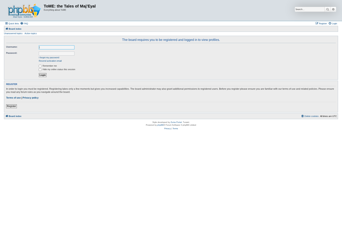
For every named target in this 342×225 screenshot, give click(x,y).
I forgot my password (49, 57)
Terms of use (13, 97)
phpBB (160, 125)
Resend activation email (50, 61)
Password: (11, 53)
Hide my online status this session (58, 69)
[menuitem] (24, 23)
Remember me (49, 66)
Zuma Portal (176, 122)
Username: (11, 47)
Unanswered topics (13, 33)
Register (11, 106)
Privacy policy (31, 97)
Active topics (31, 33)
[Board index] (24, 10)
